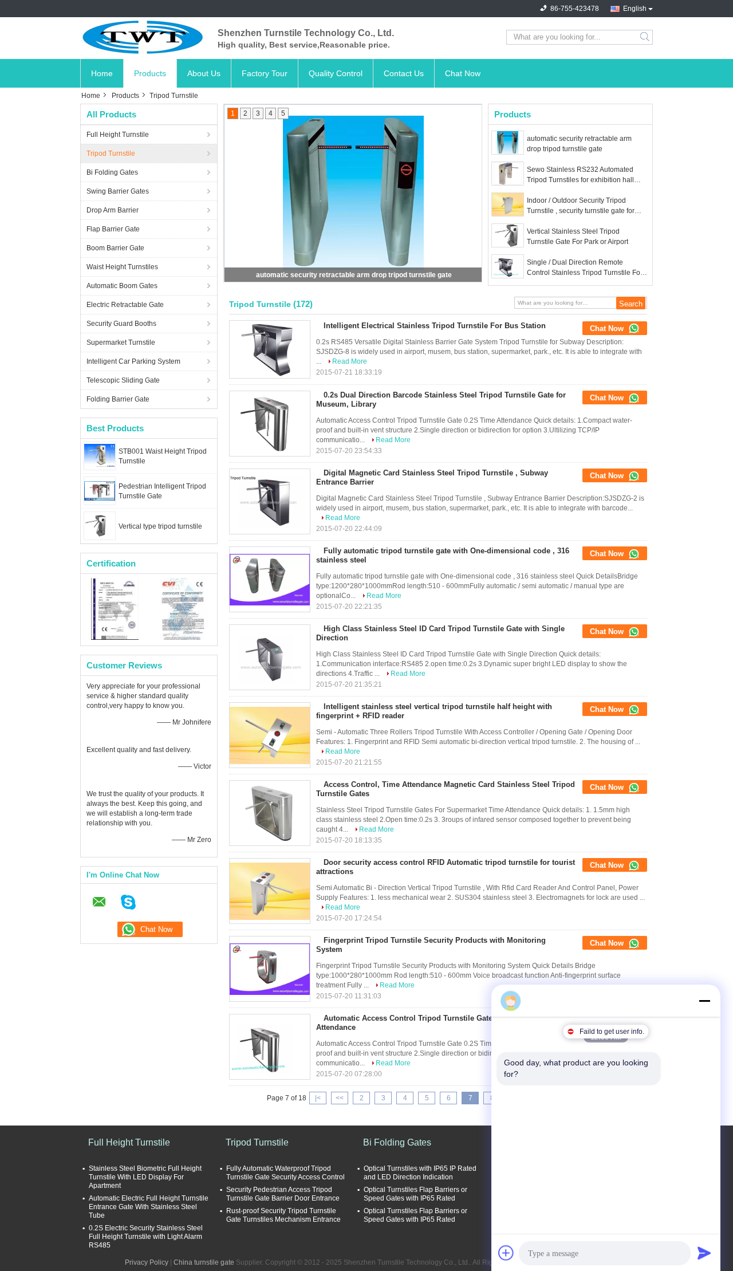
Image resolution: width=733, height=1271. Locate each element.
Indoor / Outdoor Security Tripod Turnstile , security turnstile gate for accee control (581, 206)
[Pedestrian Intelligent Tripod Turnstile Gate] (99, 490)
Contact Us (404, 73)
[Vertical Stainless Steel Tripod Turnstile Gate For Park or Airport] (507, 235)
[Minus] (704, 1001)
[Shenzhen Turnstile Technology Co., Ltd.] (143, 37)
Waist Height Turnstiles (122, 267)
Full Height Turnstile (117, 135)
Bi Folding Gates (112, 172)
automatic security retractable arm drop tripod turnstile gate (354, 275)
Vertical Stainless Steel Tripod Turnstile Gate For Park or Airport (577, 236)
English (635, 9)
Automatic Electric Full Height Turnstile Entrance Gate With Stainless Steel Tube (148, 1206)
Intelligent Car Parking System (133, 361)
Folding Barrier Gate (117, 399)
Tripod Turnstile (110, 153)
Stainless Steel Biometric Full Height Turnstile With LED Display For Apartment (145, 1177)
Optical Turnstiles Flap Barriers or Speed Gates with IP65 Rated (415, 1194)
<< (340, 1098)
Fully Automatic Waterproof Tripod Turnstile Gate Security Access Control (285, 1172)
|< (318, 1098)
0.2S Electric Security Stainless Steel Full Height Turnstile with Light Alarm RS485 (146, 1236)
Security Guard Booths (121, 324)
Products (150, 73)
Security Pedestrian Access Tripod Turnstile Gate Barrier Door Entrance (283, 1194)
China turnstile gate (204, 1262)
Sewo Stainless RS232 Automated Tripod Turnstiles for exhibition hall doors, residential (580, 175)
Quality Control (335, 73)
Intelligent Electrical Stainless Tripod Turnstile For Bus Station (435, 325)
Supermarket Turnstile (120, 343)
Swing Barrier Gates (117, 191)
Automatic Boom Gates (121, 286)
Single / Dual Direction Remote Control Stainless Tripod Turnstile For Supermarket (585, 268)
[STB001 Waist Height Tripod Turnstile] (99, 455)
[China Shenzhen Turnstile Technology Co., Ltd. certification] (115, 608)
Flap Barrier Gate (113, 229)
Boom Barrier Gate (115, 248)
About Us (203, 73)
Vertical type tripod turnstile (160, 526)
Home (102, 73)
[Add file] (506, 1252)
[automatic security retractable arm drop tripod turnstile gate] (507, 143)
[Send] (704, 1252)
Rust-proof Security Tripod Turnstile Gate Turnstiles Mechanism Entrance (283, 1215)
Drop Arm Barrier (112, 210)
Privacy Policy (146, 1262)
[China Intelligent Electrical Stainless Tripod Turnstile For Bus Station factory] (270, 349)
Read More (349, 361)
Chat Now (462, 73)
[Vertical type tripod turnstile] (99, 525)
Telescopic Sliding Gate (123, 380)
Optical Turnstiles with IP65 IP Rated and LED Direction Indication (420, 1172)
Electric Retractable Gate (125, 305)
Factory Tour (264, 73)
